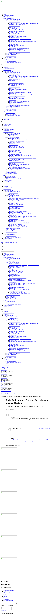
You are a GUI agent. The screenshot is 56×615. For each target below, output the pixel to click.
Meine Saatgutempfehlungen (13, 19)
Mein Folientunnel (8, 118)
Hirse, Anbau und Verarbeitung (16, 31)
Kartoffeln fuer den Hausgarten (16, 45)
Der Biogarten (12, 40)
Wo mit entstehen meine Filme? (13, 62)
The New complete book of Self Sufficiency (19, 52)
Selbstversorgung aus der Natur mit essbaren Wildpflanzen (22, 41)
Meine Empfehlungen (8, 18)
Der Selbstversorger (13, 44)
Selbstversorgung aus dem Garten (17, 43)
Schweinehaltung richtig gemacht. (17, 50)
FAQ (5, 58)
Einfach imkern (12, 46)
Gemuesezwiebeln (13, 134)
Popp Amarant (12, 35)
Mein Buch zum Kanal (9, 15)
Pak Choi (11, 135)
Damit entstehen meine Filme (13, 53)
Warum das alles (7, 16)
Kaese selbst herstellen (14, 33)
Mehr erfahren (4, 374)
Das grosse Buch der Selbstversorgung (18, 36)
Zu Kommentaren (10, 59)
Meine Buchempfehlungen (12, 20)
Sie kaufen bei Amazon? (8, 394)
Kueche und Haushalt (11, 56)
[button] (28, 65)
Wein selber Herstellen (11, 57)
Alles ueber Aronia (13, 32)
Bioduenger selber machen (15, 37)
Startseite (6, 14)
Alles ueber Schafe (13, 28)
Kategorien (6, 119)
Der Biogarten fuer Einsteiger (16, 49)
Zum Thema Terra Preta (14, 26)
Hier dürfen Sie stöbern (6, 391)
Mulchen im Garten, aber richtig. (16, 29)
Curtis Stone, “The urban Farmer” (17, 24)
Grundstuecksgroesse (11, 61)
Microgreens (12, 27)
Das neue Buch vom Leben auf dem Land (19, 48)
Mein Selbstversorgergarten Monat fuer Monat (20, 39)
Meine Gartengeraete (11, 54)
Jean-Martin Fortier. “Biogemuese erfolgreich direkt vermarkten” (24, 23)
